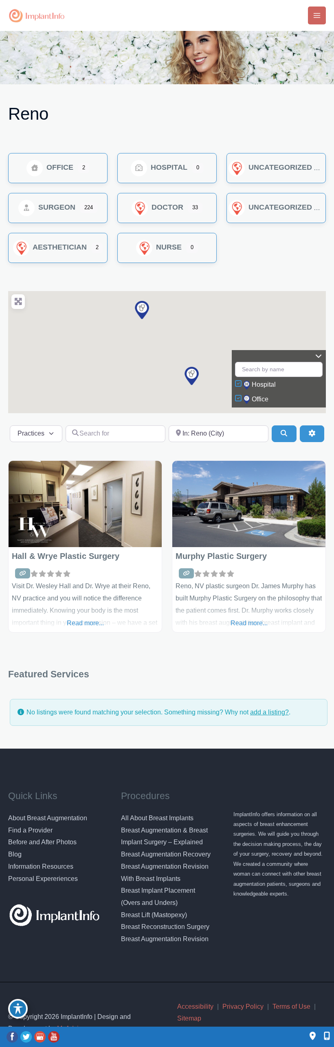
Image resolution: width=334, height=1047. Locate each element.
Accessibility (195, 1006)
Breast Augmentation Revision (165, 938)
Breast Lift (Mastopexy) (154, 914)
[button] (191, 376)
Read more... (85, 623)
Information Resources (40, 866)
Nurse (168, 247)
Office (58, 167)
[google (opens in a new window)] (41, 1036)
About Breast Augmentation (47, 818)
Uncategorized (279, 167)
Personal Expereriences (43, 878)
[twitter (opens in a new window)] (27, 1036)
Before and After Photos (42, 842)
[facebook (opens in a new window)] (13, 1036)
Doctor (166, 207)
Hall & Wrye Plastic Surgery (65, 556)
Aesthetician (59, 247)
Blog (15, 854)
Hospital (168, 167)
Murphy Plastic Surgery (221, 556)
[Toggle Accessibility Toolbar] (18, 1009)
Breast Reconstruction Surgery (165, 926)
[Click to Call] (323, 1036)
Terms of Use (291, 1006)
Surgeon (55, 207)
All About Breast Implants (157, 818)
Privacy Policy (243, 1006)
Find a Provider (30, 830)
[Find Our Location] (313, 1036)
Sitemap (189, 1018)
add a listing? (269, 712)
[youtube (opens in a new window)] (54, 1036)
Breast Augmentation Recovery (166, 854)
